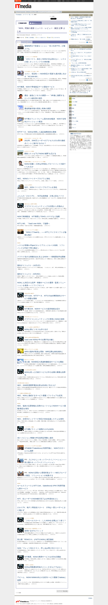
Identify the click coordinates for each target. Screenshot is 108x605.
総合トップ (18, 0)
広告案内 (28, 603)
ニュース (24, 0)
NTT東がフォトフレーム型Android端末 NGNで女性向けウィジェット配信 (81, 69)
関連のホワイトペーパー (35, 23)
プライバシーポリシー (42, 603)
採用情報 (56, 603)
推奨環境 (60, 603)
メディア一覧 (18, 603)
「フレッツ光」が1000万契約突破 (78, 63)
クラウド (55, 11)
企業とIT (40, 0)
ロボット (74, 127)
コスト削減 (74, 101)
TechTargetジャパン (83, 15)
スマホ (67, 0)
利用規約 (90, 598)
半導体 (73, 98)
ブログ (83, 0)
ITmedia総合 (19, 14)
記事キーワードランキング (81, 96)
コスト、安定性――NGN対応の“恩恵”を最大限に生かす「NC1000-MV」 (81, 18)
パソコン (73, 0)
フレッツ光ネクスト (41, 37)
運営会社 (51, 603)
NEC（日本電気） (30, 37)
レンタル (74, 124)
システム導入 (46, 0)
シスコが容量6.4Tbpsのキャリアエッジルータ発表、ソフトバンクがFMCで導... (81, 24)
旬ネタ (78, 0)
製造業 (59, 0)
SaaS (49, 37)
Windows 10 (29, 11)
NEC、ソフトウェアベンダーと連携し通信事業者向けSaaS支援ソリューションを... (81, 28)
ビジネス (30, 0)
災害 (73, 114)
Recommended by (82, 42)
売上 (73, 111)
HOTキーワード (81, 131)
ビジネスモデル (56, 37)
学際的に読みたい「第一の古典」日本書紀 (81, 40)
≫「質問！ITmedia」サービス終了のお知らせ (80, 92)
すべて (18, 42)
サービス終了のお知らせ (81, 83)
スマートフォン (49, 11)
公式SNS (24, 603)
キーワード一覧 (26, 14)
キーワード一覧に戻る (62, 591)
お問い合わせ (34, 603)
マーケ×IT (53, 0)
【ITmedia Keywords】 (21, 11)
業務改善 (74, 118)
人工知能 (60, 11)
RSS (48, 603)
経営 (35, 0)
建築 (73, 108)
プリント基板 (75, 121)
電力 (63, 0)
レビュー (30, 42)
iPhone (34, 11)
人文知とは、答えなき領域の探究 (81, 73)
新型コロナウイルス (40, 11)
